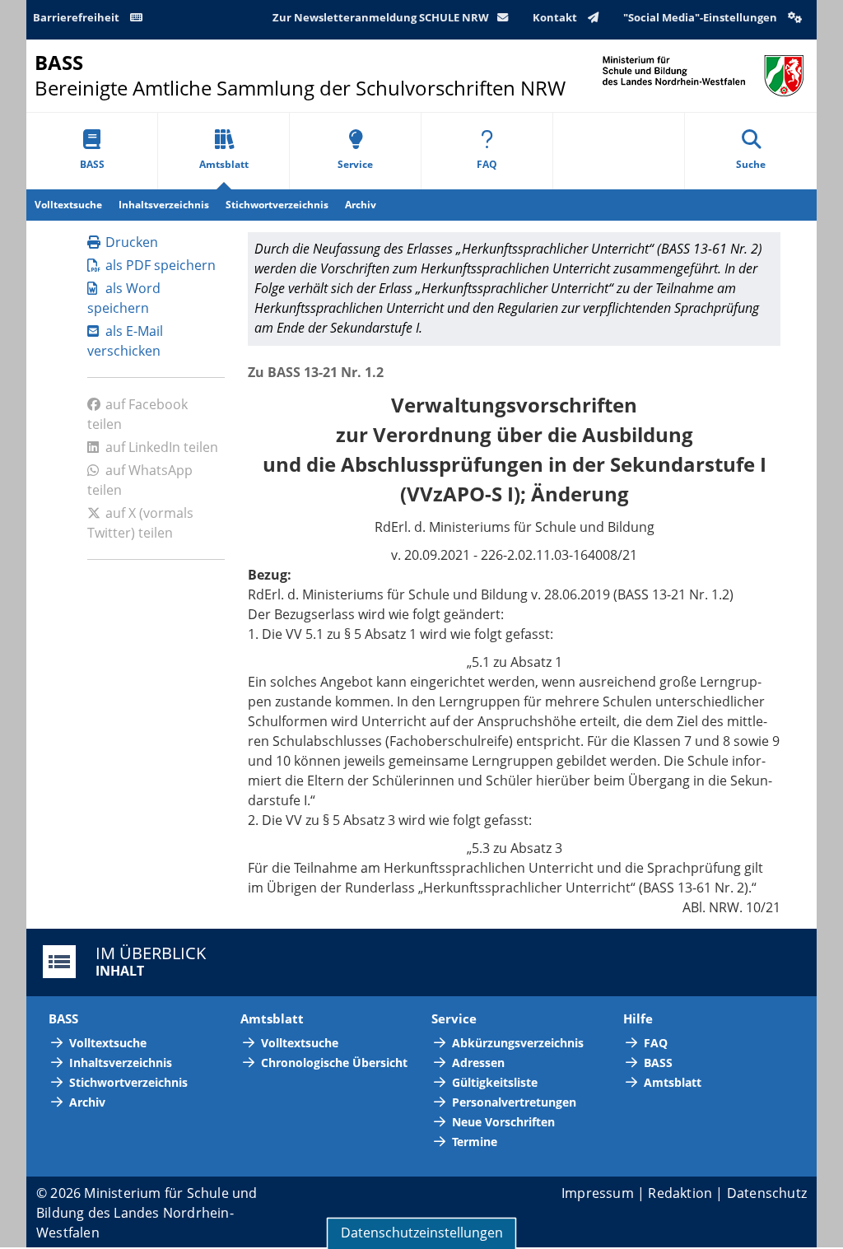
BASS (92, 164)
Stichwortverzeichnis (277, 205)
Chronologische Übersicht (334, 1062)
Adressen (478, 1062)
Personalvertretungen (514, 1102)
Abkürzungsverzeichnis (518, 1043)
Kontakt (556, 17)
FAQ (487, 164)
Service (355, 164)
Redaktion (680, 1193)
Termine (474, 1141)
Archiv (360, 205)
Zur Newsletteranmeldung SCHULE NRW (380, 17)
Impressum (597, 1193)
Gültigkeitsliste (495, 1082)
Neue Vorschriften (503, 1122)
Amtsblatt (224, 164)
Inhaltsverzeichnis (164, 205)
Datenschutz (767, 1193)
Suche (751, 164)
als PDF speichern (160, 265)
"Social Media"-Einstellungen (701, 17)
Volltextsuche (68, 205)
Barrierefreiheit (77, 17)
